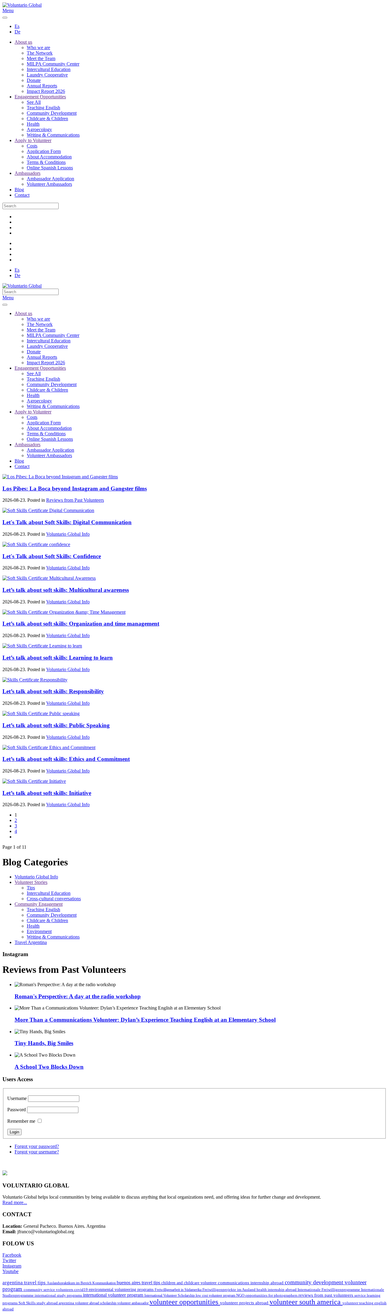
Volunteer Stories (31, 882)
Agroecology (39, 129)
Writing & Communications (53, 135)
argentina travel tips (24, 1282)
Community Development (52, 113)
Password (16, 1109)
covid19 (81, 1290)
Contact (22, 195)
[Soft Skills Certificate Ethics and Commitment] (48, 747)
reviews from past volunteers (326, 1295)
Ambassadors (27, 173)
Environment (39, 931)
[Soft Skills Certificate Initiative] (34, 781)
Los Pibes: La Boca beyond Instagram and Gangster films (74, 488)
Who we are (38, 47)
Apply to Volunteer (33, 140)
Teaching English (43, 107)
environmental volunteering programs (122, 1289)
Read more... (14, 1202)
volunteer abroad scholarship (96, 1303)
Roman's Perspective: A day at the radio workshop (78, 996)
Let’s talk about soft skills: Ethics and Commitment (66, 759)
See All (34, 102)
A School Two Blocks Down (49, 1067)
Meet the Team (41, 58)
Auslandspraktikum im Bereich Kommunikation (82, 1283)
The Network (40, 53)
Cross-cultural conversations (54, 898)
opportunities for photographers (271, 1295)
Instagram (11, 1265)
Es (17, 26)
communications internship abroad (251, 1282)
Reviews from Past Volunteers (75, 500)
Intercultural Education (49, 69)
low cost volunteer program (216, 1295)
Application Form (44, 151)
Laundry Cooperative (47, 74)
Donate (34, 80)
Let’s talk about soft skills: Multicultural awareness (65, 590)
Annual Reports (42, 85)
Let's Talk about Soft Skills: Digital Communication (67, 522)
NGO (240, 1295)
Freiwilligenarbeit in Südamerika (178, 1290)
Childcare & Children (47, 118)
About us (23, 42)
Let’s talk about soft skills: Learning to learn (57, 657)
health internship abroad (277, 1289)
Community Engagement (39, 904)
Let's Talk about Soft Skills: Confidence (51, 556)
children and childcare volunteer (189, 1283)
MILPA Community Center (53, 63)
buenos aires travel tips (139, 1282)
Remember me (21, 1121)
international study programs (59, 1295)
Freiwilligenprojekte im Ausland (229, 1290)
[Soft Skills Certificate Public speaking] (41, 713)
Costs (32, 145)
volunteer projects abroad (245, 1302)
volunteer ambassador (133, 1303)
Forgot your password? (37, 1146)
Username (17, 1098)
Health (33, 124)
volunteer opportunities (185, 1302)
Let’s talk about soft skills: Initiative (46, 793)
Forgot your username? (37, 1151)
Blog (19, 189)
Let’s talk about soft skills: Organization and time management (80, 623)
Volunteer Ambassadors (49, 184)
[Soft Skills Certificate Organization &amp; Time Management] (64, 612)
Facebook (11, 1255)
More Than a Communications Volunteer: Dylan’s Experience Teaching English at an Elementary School (145, 1020)
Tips (31, 887)
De (17, 31)
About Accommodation (49, 156)
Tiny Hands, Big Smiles (44, 1043)
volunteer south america (306, 1302)
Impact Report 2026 (46, 91)
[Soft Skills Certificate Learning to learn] (42, 645)
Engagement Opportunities (40, 96)
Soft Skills (27, 1303)
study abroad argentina (55, 1303)
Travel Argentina (31, 942)
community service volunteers (49, 1289)
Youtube (10, 1271)
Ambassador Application (50, 178)
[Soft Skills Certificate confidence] (36, 544)
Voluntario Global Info (68, 534)
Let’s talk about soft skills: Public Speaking (56, 725)
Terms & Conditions (46, 162)
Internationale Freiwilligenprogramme (329, 1290)
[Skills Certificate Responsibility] (34, 679)
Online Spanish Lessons (50, 167)
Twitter (9, 1260)
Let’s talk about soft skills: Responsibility (53, 691)
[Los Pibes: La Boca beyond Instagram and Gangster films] (60, 476)
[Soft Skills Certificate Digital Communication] (48, 510)
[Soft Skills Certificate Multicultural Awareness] (49, 578)
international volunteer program (113, 1295)
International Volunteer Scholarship (170, 1295)
